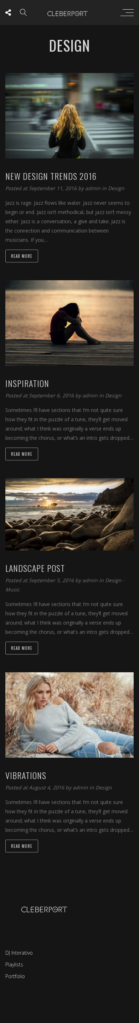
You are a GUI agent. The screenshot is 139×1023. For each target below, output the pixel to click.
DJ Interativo (19, 952)
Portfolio (15, 976)
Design (116, 188)
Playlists (14, 964)
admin (93, 188)
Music (12, 589)
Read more (21, 256)
